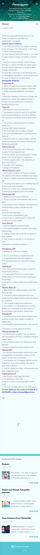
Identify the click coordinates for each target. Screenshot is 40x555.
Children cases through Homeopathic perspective (16, 491)
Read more (33, 483)
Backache (5, 464)
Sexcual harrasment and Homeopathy (16, 518)
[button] (37, 24)
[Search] (37, 4)
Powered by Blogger (21, 547)
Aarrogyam (20, 4)
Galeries (25, 550)
